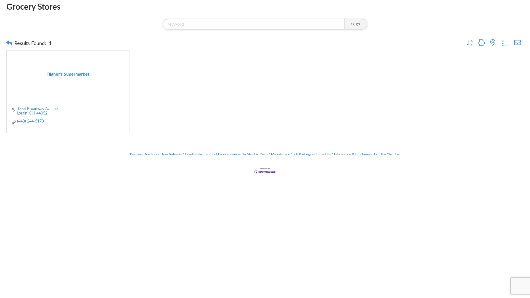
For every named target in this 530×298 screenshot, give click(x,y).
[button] (9, 43)
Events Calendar (196, 154)
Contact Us (322, 154)
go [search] (358, 24)
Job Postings (302, 154)
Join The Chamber (386, 154)
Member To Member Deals (248, 154)
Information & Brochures (352, 154)
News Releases (171, 154)
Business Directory (143, 154)
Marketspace (280, 154)
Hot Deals (219, 154)
